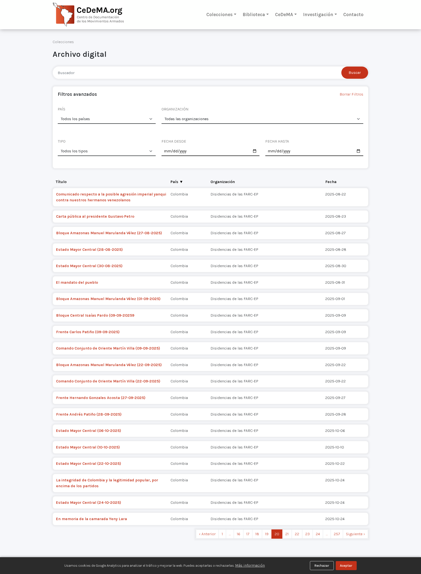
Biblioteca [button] (254, 14)
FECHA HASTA (277, 141)
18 (257, 534)
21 (287, 534)
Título (61, 181)
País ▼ (177, 181)
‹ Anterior (207, 534)
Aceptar (346, 566)
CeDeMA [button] (284, 14)
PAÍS (61, 109)
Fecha (330, 181)
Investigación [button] (318, 14)
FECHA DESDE (174, 141)
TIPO (62, 141)
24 (318, 534)
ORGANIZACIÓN (175, 109)
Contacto (353, 14)
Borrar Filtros (351, 94)
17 (247, 534)
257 (337, 534)
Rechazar (321, 566)
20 (277, 534)
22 (297, 534)
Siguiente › (355, 534)
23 (307, 534)
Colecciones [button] (219, 14)
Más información (250, 565)
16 (238, 534)
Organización (222, 181)
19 (266, 534)
